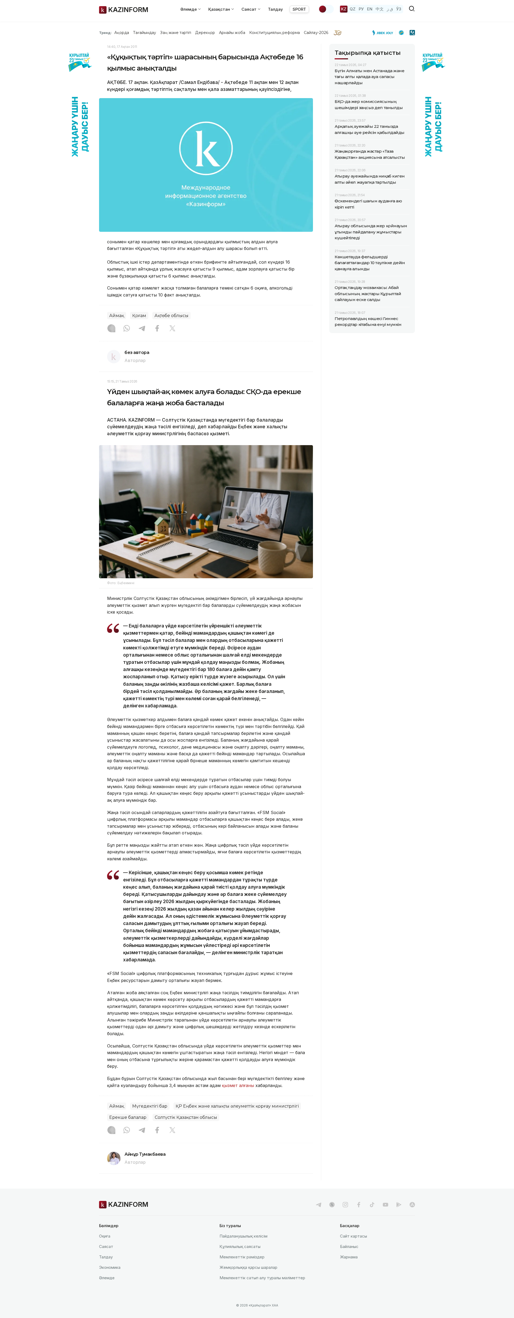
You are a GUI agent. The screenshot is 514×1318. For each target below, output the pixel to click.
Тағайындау (144, 32)
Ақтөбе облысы (171, 315)
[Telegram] (142, 329)
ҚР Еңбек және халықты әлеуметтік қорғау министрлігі (237, 1106)
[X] (172, 329)
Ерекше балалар (127, 1117)
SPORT (299, 9)
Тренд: (105, 32)
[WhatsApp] (126, 329)
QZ (353, 8)
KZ (343, 8)
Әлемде (107, 1277)
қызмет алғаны (238, 1085)
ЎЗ (398, 8)
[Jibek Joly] (384, 32)
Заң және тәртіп (175, 32)
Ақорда (121, 32)
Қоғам (139, 315)
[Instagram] (111, 329)
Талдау (275, 9)
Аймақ (116, 315)
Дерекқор (205, 32)
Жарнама (349, 1256)
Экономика (109, 1267)
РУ (361, 8)
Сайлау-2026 (316, 32)
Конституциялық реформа (274, 32)
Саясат (106, 1246)
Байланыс (349, 1246)
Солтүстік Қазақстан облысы (186, 1117)
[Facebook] (157, 329)
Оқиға (104, 1236)
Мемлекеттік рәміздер (242, 1256)
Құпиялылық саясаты (240, 1246)
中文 (380, 8)
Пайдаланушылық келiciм (243, 1236)
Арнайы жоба (232, 32)
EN (369, 8)
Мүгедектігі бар (149, 1106)
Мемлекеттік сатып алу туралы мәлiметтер (262, 1277)
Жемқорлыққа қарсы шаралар (248, 1267)
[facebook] (358, 1204)
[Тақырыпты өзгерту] (326, 9)
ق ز (390, 8)
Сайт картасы (353, 1236)
